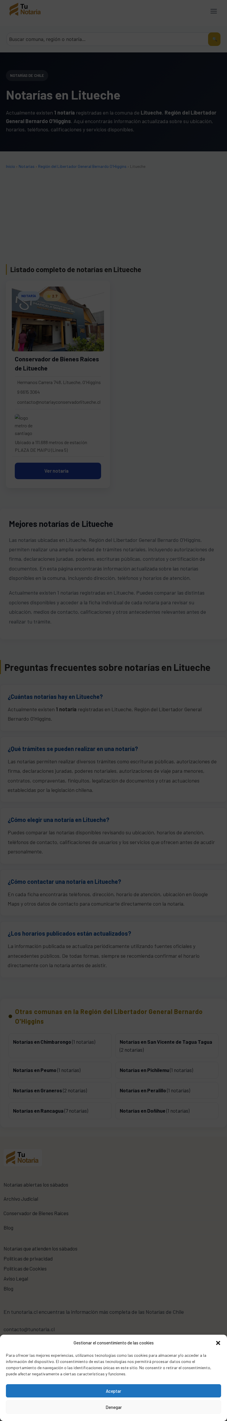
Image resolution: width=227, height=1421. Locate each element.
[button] (218, 1343)
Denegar (114, 1407)
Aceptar (113, 1391)
